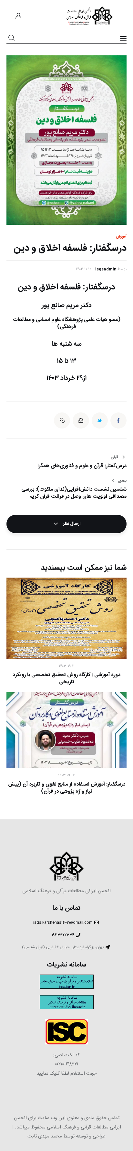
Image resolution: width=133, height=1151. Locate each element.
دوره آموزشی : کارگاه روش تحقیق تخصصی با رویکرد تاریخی (66, 679)
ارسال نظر (71, 524)
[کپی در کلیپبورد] (62, 420)
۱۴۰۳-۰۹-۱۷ (66, 775)
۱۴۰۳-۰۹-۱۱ (67, 666)
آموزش (121, 236)
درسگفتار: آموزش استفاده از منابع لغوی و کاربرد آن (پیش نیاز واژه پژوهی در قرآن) (66, 788)
